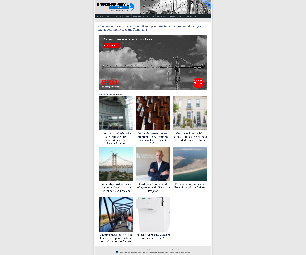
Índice (99, 20)
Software (150, 16)
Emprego (119, 16)
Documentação (138, 16)
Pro (195, 16)
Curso (189, 16)
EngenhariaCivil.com (136, 252)
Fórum (127, 16)
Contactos (175, 249)
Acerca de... (182, 249)
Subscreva (103, 94)
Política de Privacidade (155, 249)
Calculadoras (162, 16)
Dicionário (109, 16)
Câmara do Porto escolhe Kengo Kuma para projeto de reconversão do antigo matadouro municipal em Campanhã (149, 28)
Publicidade (124, 249)
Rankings (181, 16)
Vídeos (172, 16)
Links (141, 20)
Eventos (131, 20)
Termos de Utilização (144, 249)
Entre (111, 94)
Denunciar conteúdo (133, 249)
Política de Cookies (167, 249)
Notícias (100, 16)
